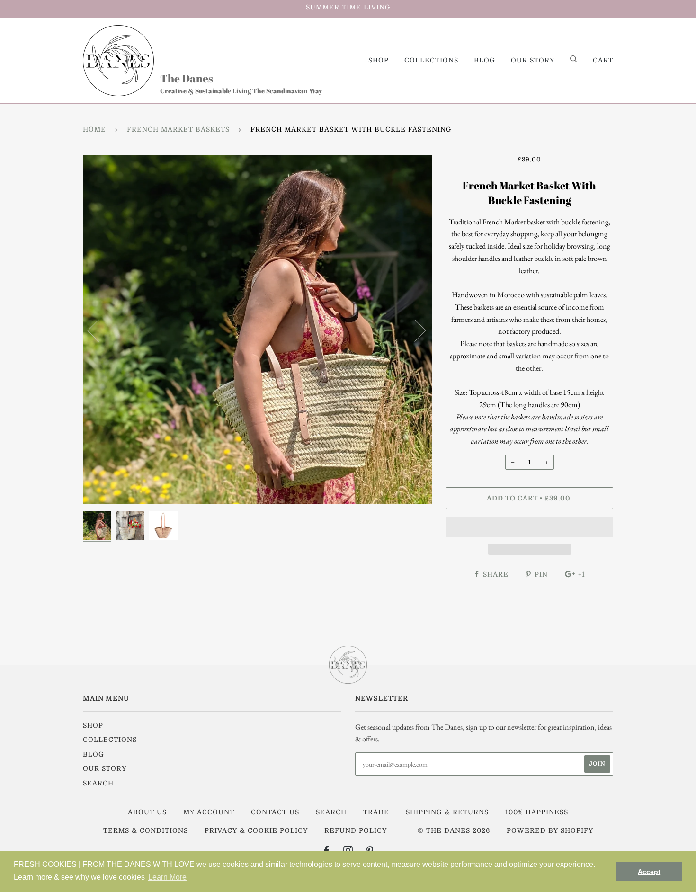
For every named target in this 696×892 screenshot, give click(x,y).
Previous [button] (99, 330)
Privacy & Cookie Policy (256, 830)
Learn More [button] (167, 877)
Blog (484, 60)
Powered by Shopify (550, 830)
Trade (376, 812)
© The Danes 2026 (454, 830)
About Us (147, 812)
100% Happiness (536, 812)
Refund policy (355, 830)
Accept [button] (649, 871)
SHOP (378, 60)
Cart (603, 60)
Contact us (275, 812)
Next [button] (414, 330)
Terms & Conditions (145, 830)
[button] (529, 527)
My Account (208, 812)
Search (98, 783)
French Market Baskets (178, 129)
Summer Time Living (348, 7)
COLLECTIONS (431, 60)
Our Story (532, 60)
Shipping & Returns (447, 812)
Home (94, 129)
